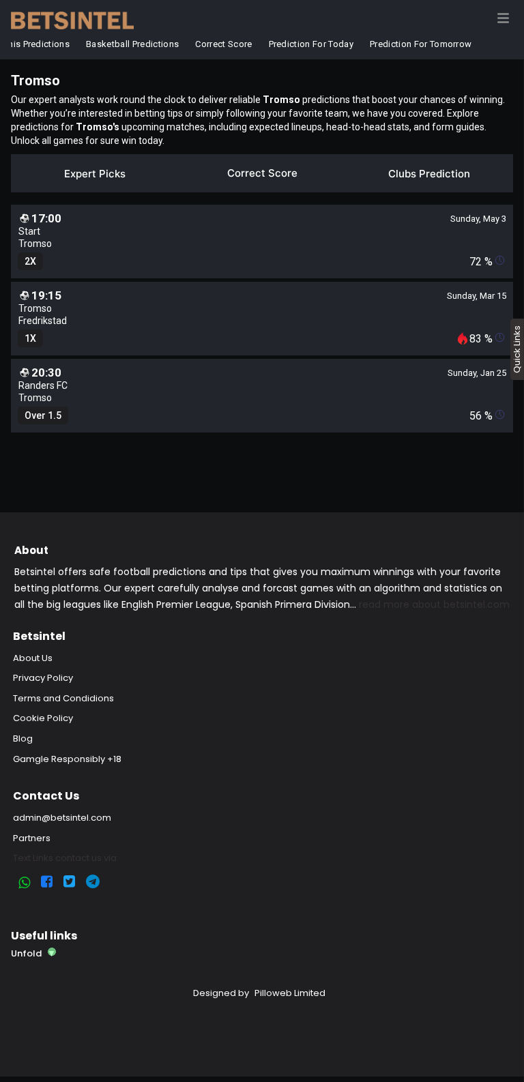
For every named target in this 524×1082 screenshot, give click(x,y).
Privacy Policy (43, 677)
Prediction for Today (309, 44)
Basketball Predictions (131, 44)
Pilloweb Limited (289, 992)
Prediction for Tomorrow (419, 44)
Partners (31, 838)
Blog (23, 738)
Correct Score (222, 44)
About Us (33, 658)
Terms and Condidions (63, 698)
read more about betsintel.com (434, 604)
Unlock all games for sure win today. (87, 140)
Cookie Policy (43, 718)
